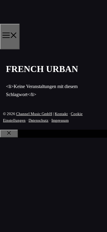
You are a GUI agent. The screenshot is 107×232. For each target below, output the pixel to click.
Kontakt (61, 114)
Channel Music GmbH (34, 114)
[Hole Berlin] (28, 21)
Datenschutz (38, 120)
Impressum (60, 120)
